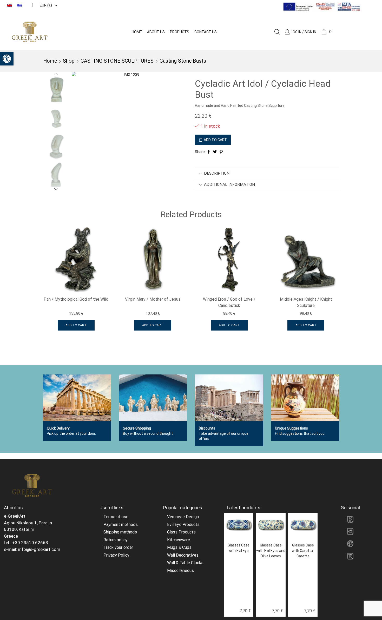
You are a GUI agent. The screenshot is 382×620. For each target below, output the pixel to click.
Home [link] (137, 32)
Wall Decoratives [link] (183, 555)
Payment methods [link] (120, 524)
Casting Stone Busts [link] (183, 61)
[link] (7, 58)
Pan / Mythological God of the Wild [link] (76, 299)
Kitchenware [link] (178, 539)
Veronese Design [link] (183, 516)
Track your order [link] (118, 547)
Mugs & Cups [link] (179, 547)
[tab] (267, 173)
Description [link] (216, 173)
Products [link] (179, 32)
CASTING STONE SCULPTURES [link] (117, 61)
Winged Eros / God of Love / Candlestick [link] (229, 302)
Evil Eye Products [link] (183, 524)
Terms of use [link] (115, 516)
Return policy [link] (115, 539)
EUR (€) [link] (46, 5)
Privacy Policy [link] (116, 555)
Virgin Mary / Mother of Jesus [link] (153, 299)
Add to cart (215, 140)
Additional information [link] (229, 184)
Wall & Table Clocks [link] (185, 562)
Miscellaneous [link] (180, 570)
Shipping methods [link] (120, 532)
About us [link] (156, 32)
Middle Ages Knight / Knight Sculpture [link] (306, 302)
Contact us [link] (205, 32)
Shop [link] (69, 61)
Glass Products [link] (181, 532)
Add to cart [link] (76, 325)
